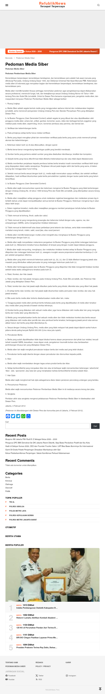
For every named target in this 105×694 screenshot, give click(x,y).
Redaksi (39, 662)
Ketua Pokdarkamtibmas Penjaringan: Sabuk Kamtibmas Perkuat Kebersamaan (37, 453)
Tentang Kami (11, 662)
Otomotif (8, 487)
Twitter (41, 675)
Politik (7, 491)
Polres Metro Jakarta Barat (23, 519)
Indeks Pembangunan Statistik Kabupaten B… (37, 608)
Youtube (11, 679)
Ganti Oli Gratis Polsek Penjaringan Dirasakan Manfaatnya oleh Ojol (32, 449)
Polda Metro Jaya (17, 511)
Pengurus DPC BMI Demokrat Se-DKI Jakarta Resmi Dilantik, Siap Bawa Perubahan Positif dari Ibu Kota (47, 442)
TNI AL (12, 502)
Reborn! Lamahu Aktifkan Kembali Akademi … (37, 618)
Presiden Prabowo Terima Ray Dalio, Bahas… (36, 647)
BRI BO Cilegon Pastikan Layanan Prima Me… (37, 637)
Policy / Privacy (43, 666)
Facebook (12, 675)
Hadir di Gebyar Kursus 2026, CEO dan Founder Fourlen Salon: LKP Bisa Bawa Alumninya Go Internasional (49, 446)
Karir (68, 662)
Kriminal (8, 480)
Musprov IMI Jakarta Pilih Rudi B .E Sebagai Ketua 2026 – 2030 (31, 439)
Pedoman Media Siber (15, 666)
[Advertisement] (52, 29)
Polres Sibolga (16, 506)
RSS (40, 679)
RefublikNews (52, 3)
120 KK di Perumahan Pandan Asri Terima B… (37, 627)
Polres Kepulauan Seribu (21, 515)
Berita (7, 477)
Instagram (72, 675)
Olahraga (9, 484)
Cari (7, 421)
